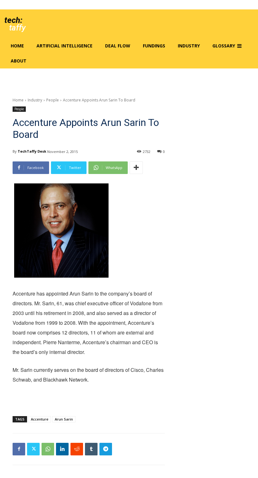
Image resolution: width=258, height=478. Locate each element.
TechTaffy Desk (32, 151)
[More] (136, 167)
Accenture (39, 419)
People (52, 100)
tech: (13, 20)
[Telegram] (105, 449)
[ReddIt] (76, 449)
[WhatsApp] (48, 449)
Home (18, 100)
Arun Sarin (64, 419)
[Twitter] (33, 449)
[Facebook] (19, 449)
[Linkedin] (62, 449)
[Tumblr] (91, 449)
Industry (35, 100)
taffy (17, 27)
